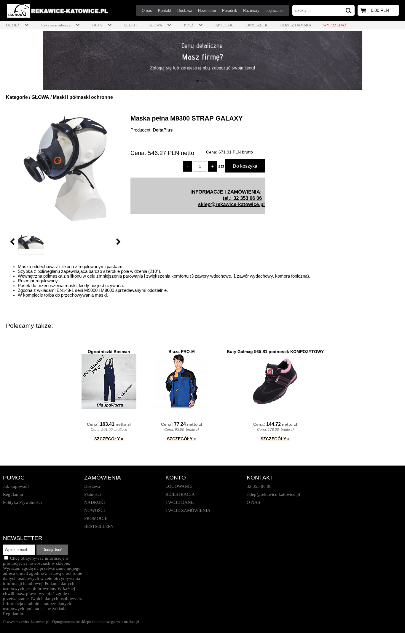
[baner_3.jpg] (202, 60)
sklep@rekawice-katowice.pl (231, 204)
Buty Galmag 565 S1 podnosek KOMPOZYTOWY (275, 351)
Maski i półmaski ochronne (83, 97)
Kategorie (17, 97)
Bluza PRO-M (181, 351)
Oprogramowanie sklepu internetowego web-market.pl (95, 621)
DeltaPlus (163, 130)
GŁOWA (40, 97)
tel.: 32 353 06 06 (242, 198)
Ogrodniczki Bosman (109, 351)
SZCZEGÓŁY (108, 438)
